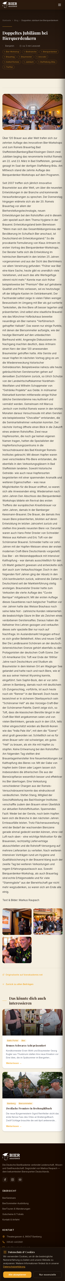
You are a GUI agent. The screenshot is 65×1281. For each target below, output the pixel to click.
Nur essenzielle (47, 1274)
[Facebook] (5, 1179)
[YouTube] (20, 1179)
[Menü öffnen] (60, 5)
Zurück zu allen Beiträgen (19, 984)
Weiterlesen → (14, 1063)
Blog (16, 20)
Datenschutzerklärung (14, 1266)
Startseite (6, 20)
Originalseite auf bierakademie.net (24, 974)
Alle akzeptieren (17, 1274)
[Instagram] (12, 1179)
